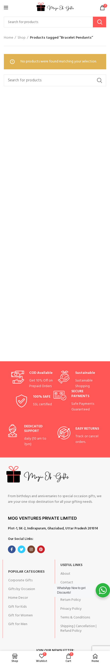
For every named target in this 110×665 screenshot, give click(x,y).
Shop (22, 38)
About (65, 574)
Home (8, 38)
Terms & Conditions (75, 617)
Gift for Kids (17, 607)
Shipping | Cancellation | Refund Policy (78, 628)
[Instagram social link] (31, 549)
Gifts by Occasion (21, 589)
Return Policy (70, 600)
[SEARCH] (99, 22)
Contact (66, 582)
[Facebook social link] (12, 549)
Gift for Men (17, 624)
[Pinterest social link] (41, 549)
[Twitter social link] (21, 549)
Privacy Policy (71, 609)
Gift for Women (20, 615)
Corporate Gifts (20, 580)
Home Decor (18, 598)
